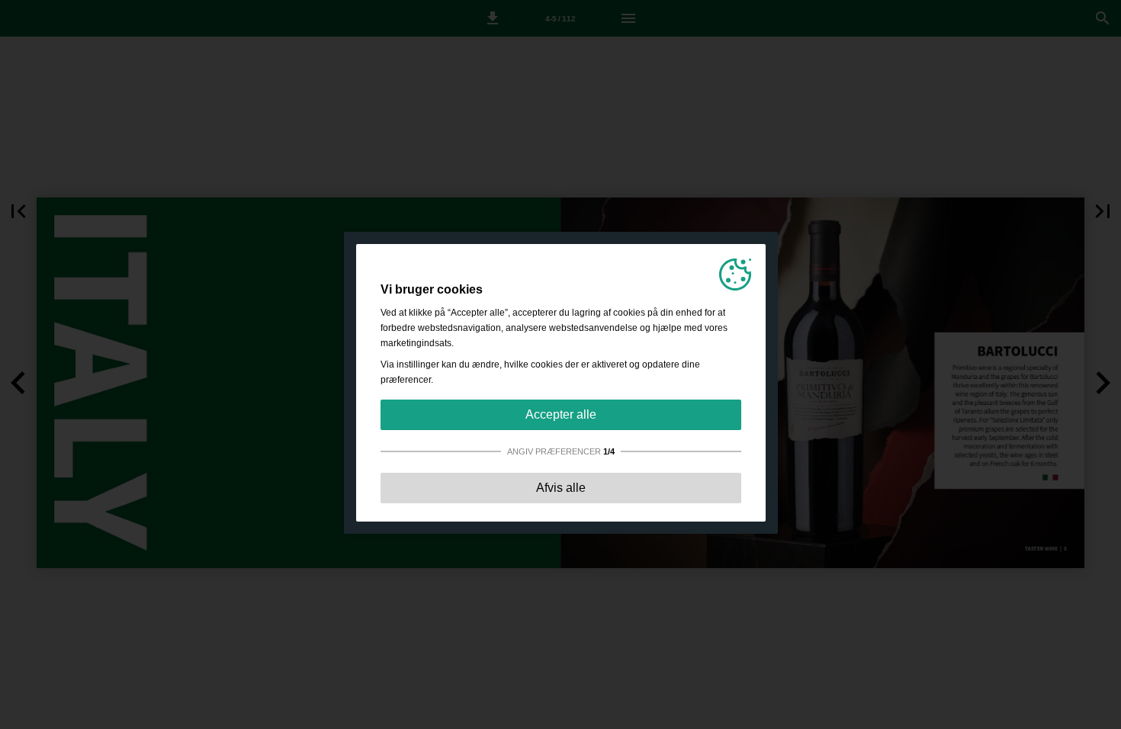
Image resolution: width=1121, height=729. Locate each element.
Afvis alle (561, 487)
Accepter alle (560, 414)
